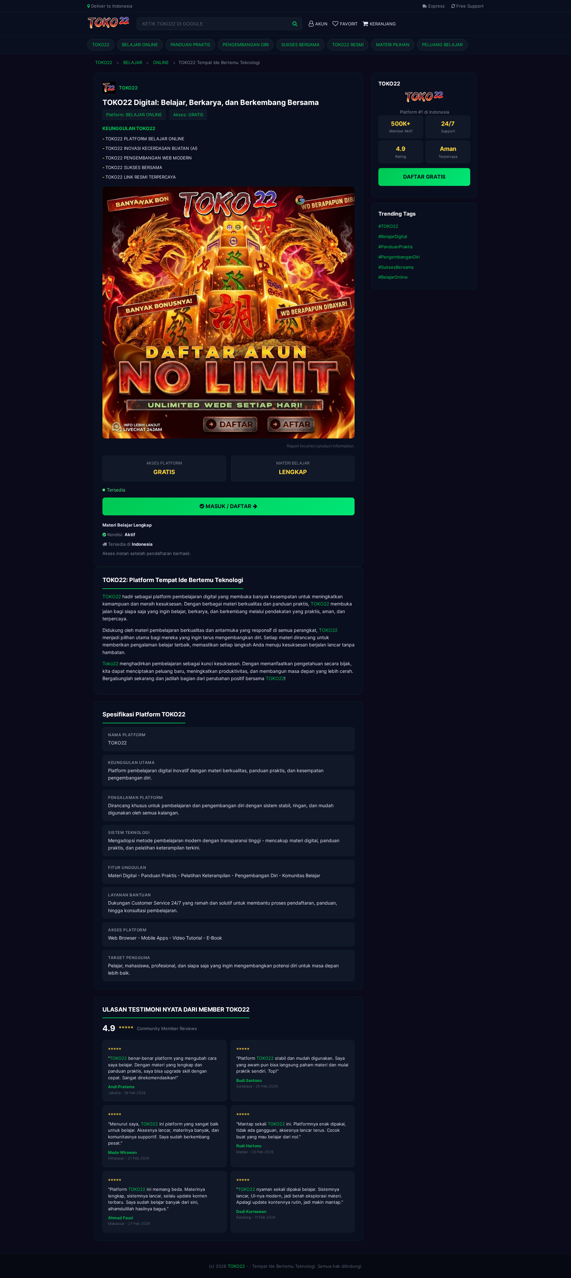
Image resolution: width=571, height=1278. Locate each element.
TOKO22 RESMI (347, 44)
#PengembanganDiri (399, 256)
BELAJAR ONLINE (140, 44)
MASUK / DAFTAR (228, 506)
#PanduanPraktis (395, 246)
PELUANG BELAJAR (442, 44)
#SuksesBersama (395, 267)
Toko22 (110, 663)
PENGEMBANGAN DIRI (246, 44)
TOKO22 (100, 44)
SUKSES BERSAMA (300, 44)
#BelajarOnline (393, 277)
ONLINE (161, 62)
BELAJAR (132, 62)
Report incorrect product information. (321, 445)
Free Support (469, 6)
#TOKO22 (388, 226)
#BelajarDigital (392, 236)
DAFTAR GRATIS (424, 176)
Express (436, 6)
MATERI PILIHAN (392, 44)
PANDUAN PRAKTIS (190, 44)
